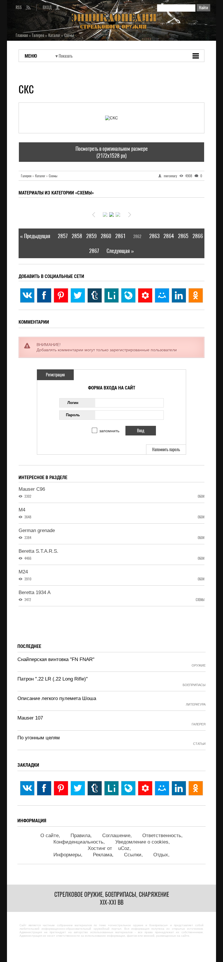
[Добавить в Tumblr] (94, 295)
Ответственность (161, 835)
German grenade (37, 530)
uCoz (124, 848)
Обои (201, 496)
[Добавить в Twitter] (78, 295)
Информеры (67, 855)
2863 (154, 236)
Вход (47, 7)
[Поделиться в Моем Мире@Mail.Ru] (162, 295)
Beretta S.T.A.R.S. (38, 551)
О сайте (49, 835)
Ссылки (132, 855)
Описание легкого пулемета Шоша (56, 698)
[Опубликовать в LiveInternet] (111, 295)
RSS (19, 7)
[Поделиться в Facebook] (44, 295)
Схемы (53, 175)
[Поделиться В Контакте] (27, 295)
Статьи (199, 743)
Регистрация (55, 375)
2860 (106, 236)
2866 (198, 236)
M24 (23, 572)
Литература (196, 704)
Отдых (160, 855)
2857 (63, 236)
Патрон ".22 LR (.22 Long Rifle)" (52, 679)
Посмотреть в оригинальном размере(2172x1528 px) (111, 152)
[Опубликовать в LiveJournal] (128, 295)
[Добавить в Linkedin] (179, 295)
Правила (80, 835)
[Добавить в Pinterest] (61, 295)
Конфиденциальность (78, 842)
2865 (183, 236)
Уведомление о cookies (141, 842)
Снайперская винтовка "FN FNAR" (55, 659)
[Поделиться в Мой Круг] (145, 295)
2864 (168, 236)
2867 (94, 250)
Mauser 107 (30, 718)
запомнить (109, 430)
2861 (120, 236)
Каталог (41, 175)
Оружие (199, 665)
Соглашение (116, 835)
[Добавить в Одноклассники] (195, 295)
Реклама (102, 855)
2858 (77, 236)
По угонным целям (38, 737)
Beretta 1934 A (35, 592)
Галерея (27, 175)
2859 (91, 236)
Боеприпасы (194, 685)
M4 (22, 510)
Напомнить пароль (166, 449)
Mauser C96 (32, 489)
